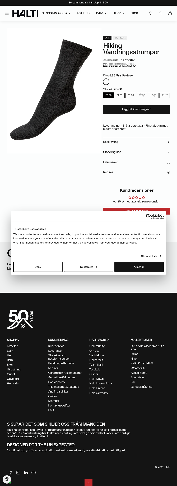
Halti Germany (98, 393)
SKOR (134, 13)
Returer (53, 368)
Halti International (100, 383)
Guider (52, 396)
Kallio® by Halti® (142, 363)
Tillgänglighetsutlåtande (63, 386)
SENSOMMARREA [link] (54, 13)
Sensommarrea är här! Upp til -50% (89, 3)
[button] (7, 13)
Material (53, 401)
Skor (10, 364)
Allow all (139, 266)
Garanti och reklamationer (65, 372)
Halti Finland (97, 388)
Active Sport (139, 372)
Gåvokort (13, 379)
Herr (10, 355)
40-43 (153, 95)
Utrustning (14, 369)
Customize (86, 266)
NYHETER (84, 13)
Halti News (96, 379)
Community (97, 346)
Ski (133, 382)
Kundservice (56, 346)
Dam (10, 350)
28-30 (108, 95)
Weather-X (138, 368)
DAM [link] (99, 13)
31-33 (119, 95)
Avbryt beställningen (61, 377)
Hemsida (12, 383)
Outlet (11, 374)
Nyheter (12, 346)
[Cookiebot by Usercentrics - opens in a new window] (148, 216)
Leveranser (55, 350)
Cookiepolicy (56, 382)
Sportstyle (137, 377)
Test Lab (94, 369)
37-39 (142, 95)
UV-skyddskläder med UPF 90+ (148, 348)
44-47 (164, 95)
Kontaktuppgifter (59, 405)
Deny (38, 266)
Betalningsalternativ (61, 363)
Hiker (134, 358)
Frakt (116, 64)
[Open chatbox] (7, 479)
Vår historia (96, 355)
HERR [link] (117, 13)
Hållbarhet (96, 360)
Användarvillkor (58, 391)
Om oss (94, 350)
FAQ (51, 410)
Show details (149, 256)
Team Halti (96, 364)
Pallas (134, 354)
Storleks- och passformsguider (59, 357)
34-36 (131, 95)
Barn (10, 360)
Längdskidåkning (141, 386)
